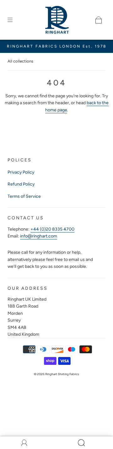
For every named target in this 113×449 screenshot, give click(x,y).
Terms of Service (24, 196)
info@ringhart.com (38, 236)
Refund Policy (21, 184)
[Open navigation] (14, 20)
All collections (20, 61)
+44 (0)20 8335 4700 (52, 229)
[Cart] (98, 20)
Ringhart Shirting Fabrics (62, 374)
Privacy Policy (21, 172)
